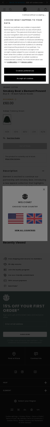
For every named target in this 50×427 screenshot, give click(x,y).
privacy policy (26, 62)
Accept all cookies (25, 78)
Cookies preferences (25, 71)
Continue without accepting (33, 15)
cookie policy (12, 62)
